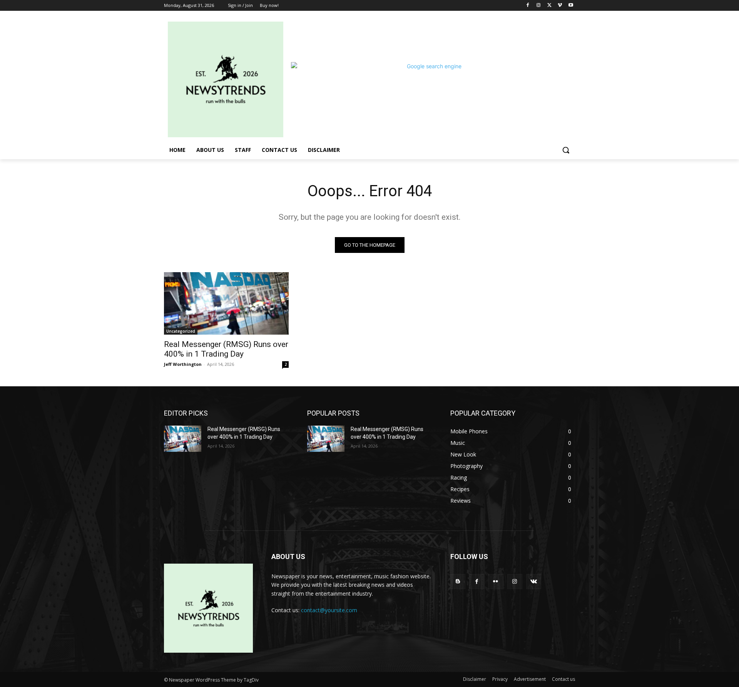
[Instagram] (538, 5)
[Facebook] (527, 5)
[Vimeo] (559, 5)
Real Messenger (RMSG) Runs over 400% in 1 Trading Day (226, 349)
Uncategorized (180, 331)
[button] (566, 150)
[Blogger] (457, 581)
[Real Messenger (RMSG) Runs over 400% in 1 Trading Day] (226, 303)
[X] (549, 5)
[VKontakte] (533, 581)
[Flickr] (495, 581)
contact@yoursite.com (329, 610)
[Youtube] (570, 5)
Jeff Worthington (183, 364)
